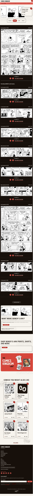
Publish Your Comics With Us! (4, 469)
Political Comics (3, 455)
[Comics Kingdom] (5, 447)
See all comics (15, 442)
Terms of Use (2, 465)
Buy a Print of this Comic (19, 78)
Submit (30, 481)
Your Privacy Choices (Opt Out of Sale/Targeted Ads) (8, 467)
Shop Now (4, 347)
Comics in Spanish (3, 454)
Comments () (17, 76)
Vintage (6, 398)
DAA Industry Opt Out (3, 462)
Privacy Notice (7, 484)
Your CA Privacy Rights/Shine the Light (6, 464)
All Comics (2, 456)
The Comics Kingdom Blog (4, 453)
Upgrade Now (6, 324)
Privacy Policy (2, 461)
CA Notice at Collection (4, 463)
